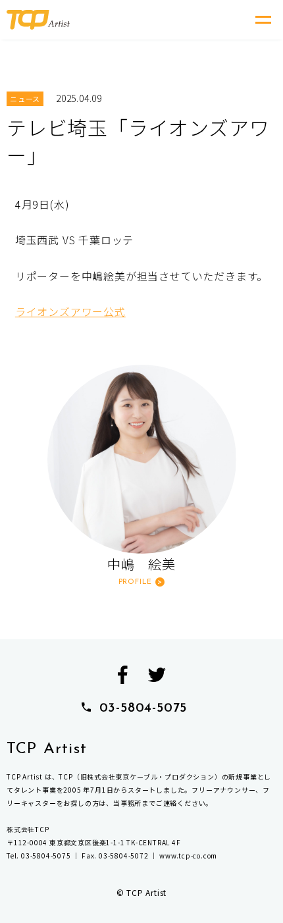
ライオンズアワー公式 (70, 311)
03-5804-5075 (143, 708)
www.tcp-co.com (188, 855)
